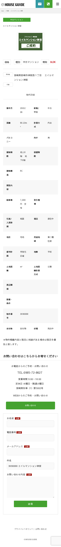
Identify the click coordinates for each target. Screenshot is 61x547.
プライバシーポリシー (23, 529)
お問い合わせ (30, 405)
